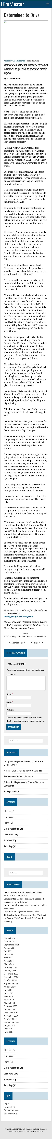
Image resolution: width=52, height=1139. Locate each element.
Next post (35, 642)
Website (10, 709)
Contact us (43, 1129)
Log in (7, 1103)
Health (6, 822)
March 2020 (9, 1003)
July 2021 (8, 951)
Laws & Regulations (11, 828)
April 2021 (9, 960)
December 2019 (11, 1012)
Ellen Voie (8, 911)
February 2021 (10, 967)
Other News (8, 834)
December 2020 (11, 973)
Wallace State (40, 636)
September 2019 (11, 1022)
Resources (8, 840)
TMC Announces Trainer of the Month (18, 776)
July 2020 (8, 990)
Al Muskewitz (19, 61)
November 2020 (11, 977)
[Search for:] (26, 740)
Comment (11, 674)
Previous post (18, 642)
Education (7, 811)
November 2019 (11, 1015)
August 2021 (10, 947)
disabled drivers (25, 636)
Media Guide (13, 1131)
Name (9, 694)
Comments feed (11, 1110)
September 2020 (11, 983)
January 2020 (10, 1009)
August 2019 (10, 1025)
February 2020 (10, 1006)
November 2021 (11, 938)
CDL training (10, 636)
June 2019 (8, 1032)
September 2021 (11, 944)
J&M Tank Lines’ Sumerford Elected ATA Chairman (23, 770)
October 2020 (10, 980)
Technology (8, 846)
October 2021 (10, 941)
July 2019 (8, 1028)
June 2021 (8, 954)
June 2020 (8, 993)
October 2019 (10, 1019)
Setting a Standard (11, 791)
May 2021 (8, 957)
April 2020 (9, 999)
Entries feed (9, 1107)
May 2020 (8, 996)
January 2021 (10, 970)
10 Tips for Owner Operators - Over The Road (25, 915)
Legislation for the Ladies (28, 911)
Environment (8, 816)
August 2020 (10, 986)
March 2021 (9, 964)
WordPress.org (10, 1113)
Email (9, 701)
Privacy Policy (38, 1131)
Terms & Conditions (26, 1131)
